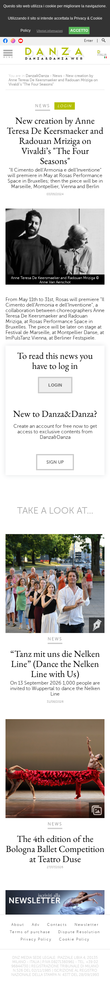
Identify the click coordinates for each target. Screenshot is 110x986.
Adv (36, 924)
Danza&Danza (37, 76)
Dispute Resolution (79, 932)
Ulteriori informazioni (50, 30)
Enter (88, 40)
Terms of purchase (30, 932)
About (17, 924)
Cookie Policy (74, 939)
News (57, 76)
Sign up (55, 462)
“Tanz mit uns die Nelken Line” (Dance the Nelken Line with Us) (55, 664)
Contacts (57, 924)
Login (55, 385)
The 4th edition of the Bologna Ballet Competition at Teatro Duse (55, 849)
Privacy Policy (36, 939)
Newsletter (87, 924)
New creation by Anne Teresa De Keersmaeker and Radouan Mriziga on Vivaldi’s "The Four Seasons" (53, 80)
